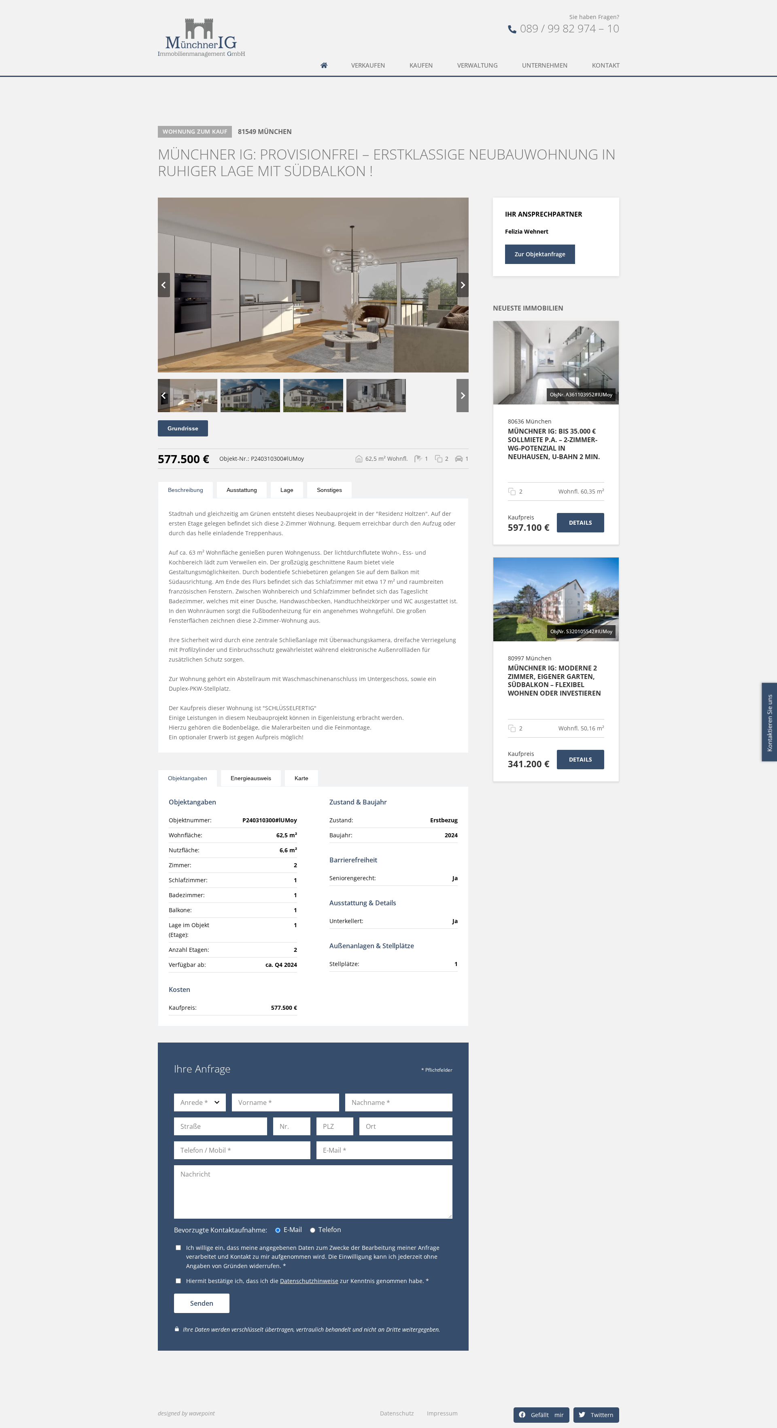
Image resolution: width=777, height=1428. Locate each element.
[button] (541, 1415)
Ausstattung (242, 490)
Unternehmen (545, 65)
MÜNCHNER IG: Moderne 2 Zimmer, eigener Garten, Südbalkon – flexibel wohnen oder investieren (554, 681)
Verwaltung (477, 65)
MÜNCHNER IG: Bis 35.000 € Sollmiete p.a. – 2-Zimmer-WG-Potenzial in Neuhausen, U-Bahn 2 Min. (554, 444)
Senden (201, 1303)
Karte (301, 778)
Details (580, 522)
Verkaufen (368, 65)
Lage (286, 490)
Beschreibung (185, 490)
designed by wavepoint (186, 1413)
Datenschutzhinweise (309, 1281)
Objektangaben (187, 778)
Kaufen (421, 65)
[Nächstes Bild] (462, 285)
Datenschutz (397, 1413)
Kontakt (606, 65)
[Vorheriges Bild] (164, 285)
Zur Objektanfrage (540, 254)
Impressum (442, 1413)
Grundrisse (183, 428)
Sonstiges (329, 490)
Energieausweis (251, 778)
